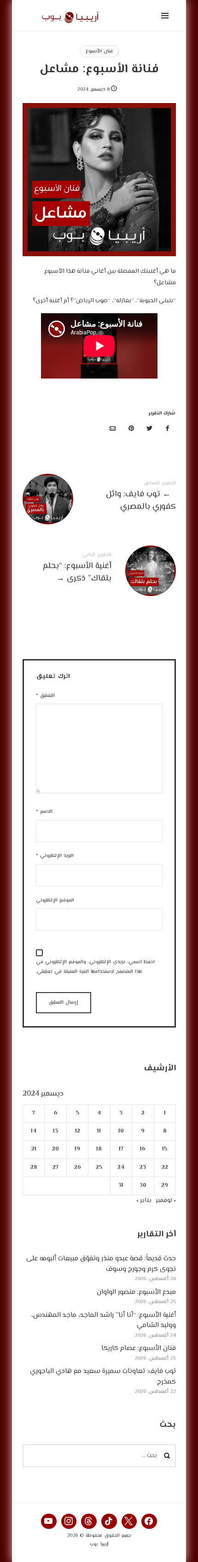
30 (142, 1185)
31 (120, 1185)
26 (77, 1167)
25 (99, 1167)
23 (143, 1167)
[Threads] (89, 1521)
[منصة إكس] (149, 429)
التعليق (45, 696)
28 (33, 1167)
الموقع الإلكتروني (55, 900)
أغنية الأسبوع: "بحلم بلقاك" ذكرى (99, 569)
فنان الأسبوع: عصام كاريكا (138, 1348)
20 (55, 1149)
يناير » (143, 1200)
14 (33, 1131)
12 (77, 1131)
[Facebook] (149, 1521)
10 (120, 1131)
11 (99, 1131)
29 (164, 1185)
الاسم (44, 811)
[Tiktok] (109, 1521)
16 (143, 1149)
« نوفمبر (166, 1200)
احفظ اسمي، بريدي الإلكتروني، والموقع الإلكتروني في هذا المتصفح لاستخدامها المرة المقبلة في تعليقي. (95, 967)
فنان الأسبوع (99, 51)
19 (77, 1149)
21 (33, 1149)
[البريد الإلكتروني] (113, 429)
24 (120, 1167)
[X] (129, 1521)
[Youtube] (49, 1521)
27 (55, 1167)
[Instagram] (69, 1521)
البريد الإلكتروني (55, 856)
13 (55, 1131)
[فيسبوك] (167, 429)
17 (120, 1149)
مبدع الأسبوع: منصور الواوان (136, 1292)
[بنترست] (131, 429)
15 (164, 1149)
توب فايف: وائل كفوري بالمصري (99, 498)
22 (164, 1167)
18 (99, 1149)
